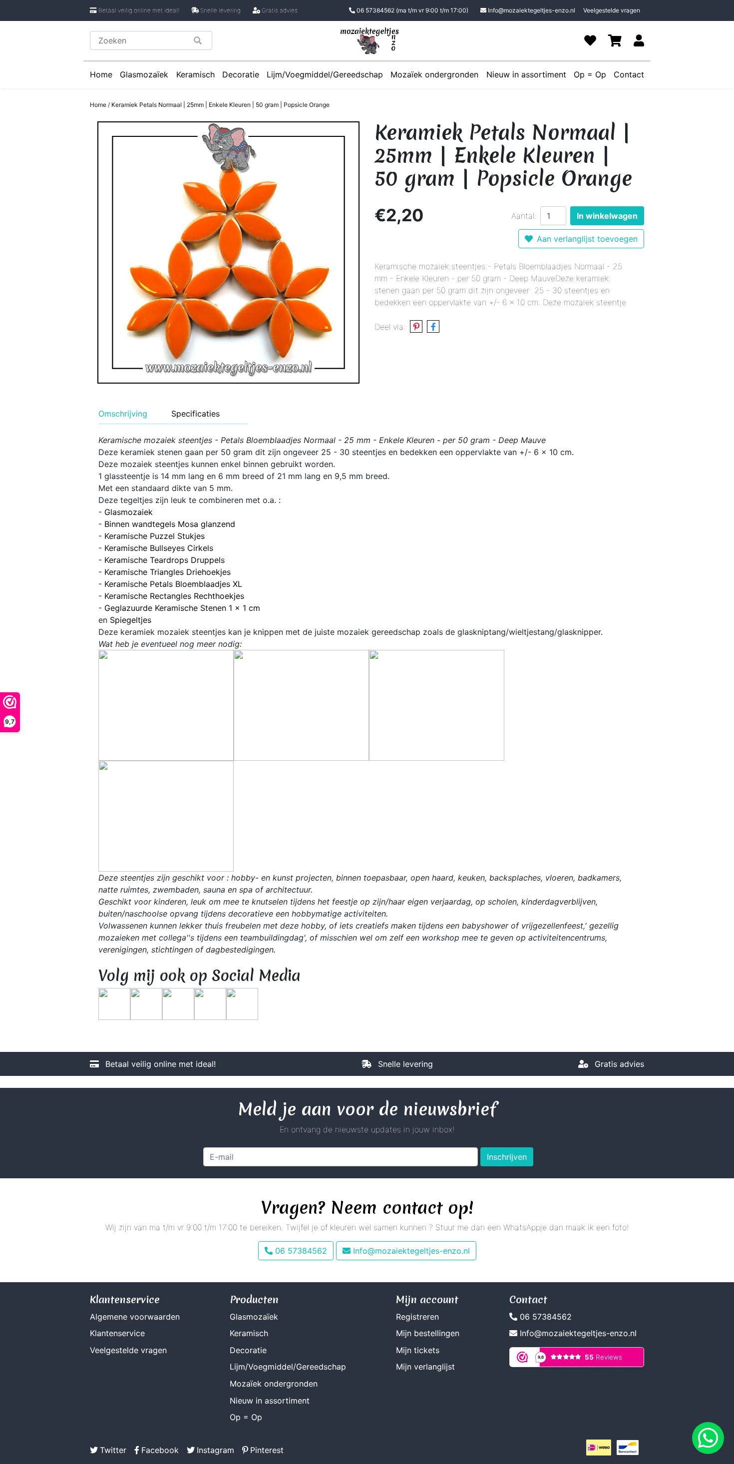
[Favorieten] (590, 40)
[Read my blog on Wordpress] (242, 1003)
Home (101, 74)
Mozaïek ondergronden (434, 74)
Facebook (160, 1450)
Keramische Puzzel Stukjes (154, 536)
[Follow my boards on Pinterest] (178, 1003)
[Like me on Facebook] (146, 1003)
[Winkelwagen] (615, 40)
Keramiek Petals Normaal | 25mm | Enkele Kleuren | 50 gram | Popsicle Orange (220, 104)
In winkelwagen (607, 216)
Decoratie (240, 74)
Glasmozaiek (128, 512)
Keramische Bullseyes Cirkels (158, 548)
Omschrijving (122, 414)
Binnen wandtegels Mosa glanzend (169, 524)
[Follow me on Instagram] (210, 1003)
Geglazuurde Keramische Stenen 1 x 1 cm (182, 608)
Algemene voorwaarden (135, 1317)
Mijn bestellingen (427, 1333)
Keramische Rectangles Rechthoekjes (174, 596)
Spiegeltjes (130, 620)
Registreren (417, 1317)
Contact (629, 74)
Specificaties (195, 414)
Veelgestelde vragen (611, 10)
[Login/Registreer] (639, 40)
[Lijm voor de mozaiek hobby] (301, 704)
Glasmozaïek (144, 74)
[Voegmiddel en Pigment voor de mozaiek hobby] (436, 704)
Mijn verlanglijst (425, 1367)
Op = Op (590, 74)
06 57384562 (411, 10)
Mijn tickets (417, 1350)
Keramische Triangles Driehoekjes (167, 572)
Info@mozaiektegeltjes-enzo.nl (531, 10)
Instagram (215, 1450)
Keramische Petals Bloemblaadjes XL (173, 584)
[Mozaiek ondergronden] (166, 815)
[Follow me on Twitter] (114, 1003)
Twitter (113, 1450)
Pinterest (267, 1450)
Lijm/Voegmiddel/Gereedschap (325, 74)
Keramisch (195, 74)
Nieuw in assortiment (526, 74)
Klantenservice (117, 1333)
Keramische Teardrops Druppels (164, 560)
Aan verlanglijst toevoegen (587, 239)
